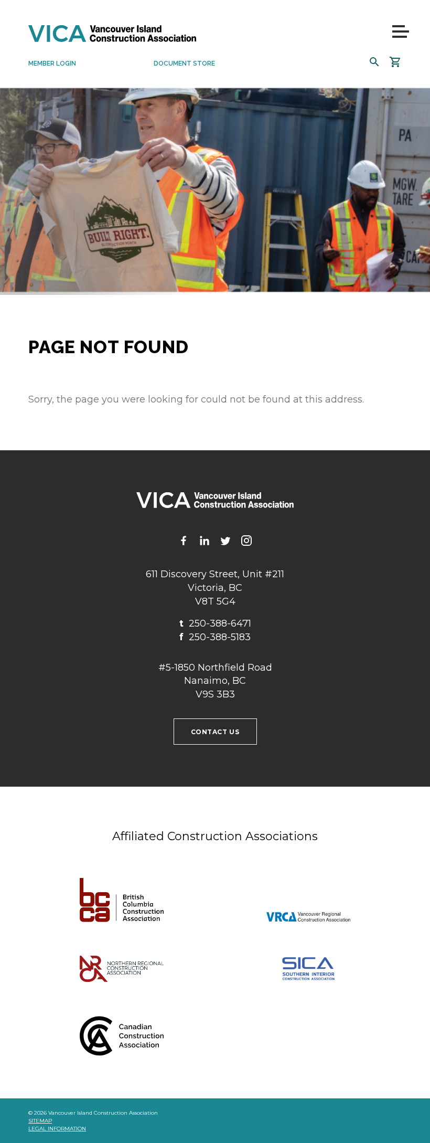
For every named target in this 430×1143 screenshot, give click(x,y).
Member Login (52, 63)
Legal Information (57, 1128)
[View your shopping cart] (395, 62)
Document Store (184, 63)
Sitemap (40, 1120)
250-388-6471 (215, 623)
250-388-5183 (215, 637)
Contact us (215, 732)
